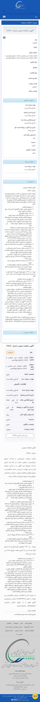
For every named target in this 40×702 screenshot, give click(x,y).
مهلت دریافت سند (30, 166)
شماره (35, 47)
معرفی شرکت (28, 623)
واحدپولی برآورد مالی (29, 135)
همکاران (9, 623)
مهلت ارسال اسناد (30, 105)
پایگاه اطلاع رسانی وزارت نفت (20, 678)
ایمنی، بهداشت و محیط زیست (13, 627)
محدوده (33, 142)
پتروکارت (15, 623)
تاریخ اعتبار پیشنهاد (29, 112)
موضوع (35, 67)
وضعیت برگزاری (30, 150)
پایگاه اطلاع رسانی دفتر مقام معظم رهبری (20, 674)
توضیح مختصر (32, 78)
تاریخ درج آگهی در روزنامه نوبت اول (25, 127)
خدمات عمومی (19, 631)
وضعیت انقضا (33, 91)
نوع (36, 40)
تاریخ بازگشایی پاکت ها (28, 120)
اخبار (21, 623)
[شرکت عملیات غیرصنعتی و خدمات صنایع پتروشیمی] (20, 5)
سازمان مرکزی (33, 53)
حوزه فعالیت (33, 73)
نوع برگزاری (33, 62)
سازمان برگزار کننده (31, 366)
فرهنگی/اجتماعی (29, 631)
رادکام (19, 700)
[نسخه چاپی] (4, 37)
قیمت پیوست (33, 84)
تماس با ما (19, 634)
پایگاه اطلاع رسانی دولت (20, 676)
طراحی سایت (25, 700)
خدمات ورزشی (9, 631)
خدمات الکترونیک (29, 627)
